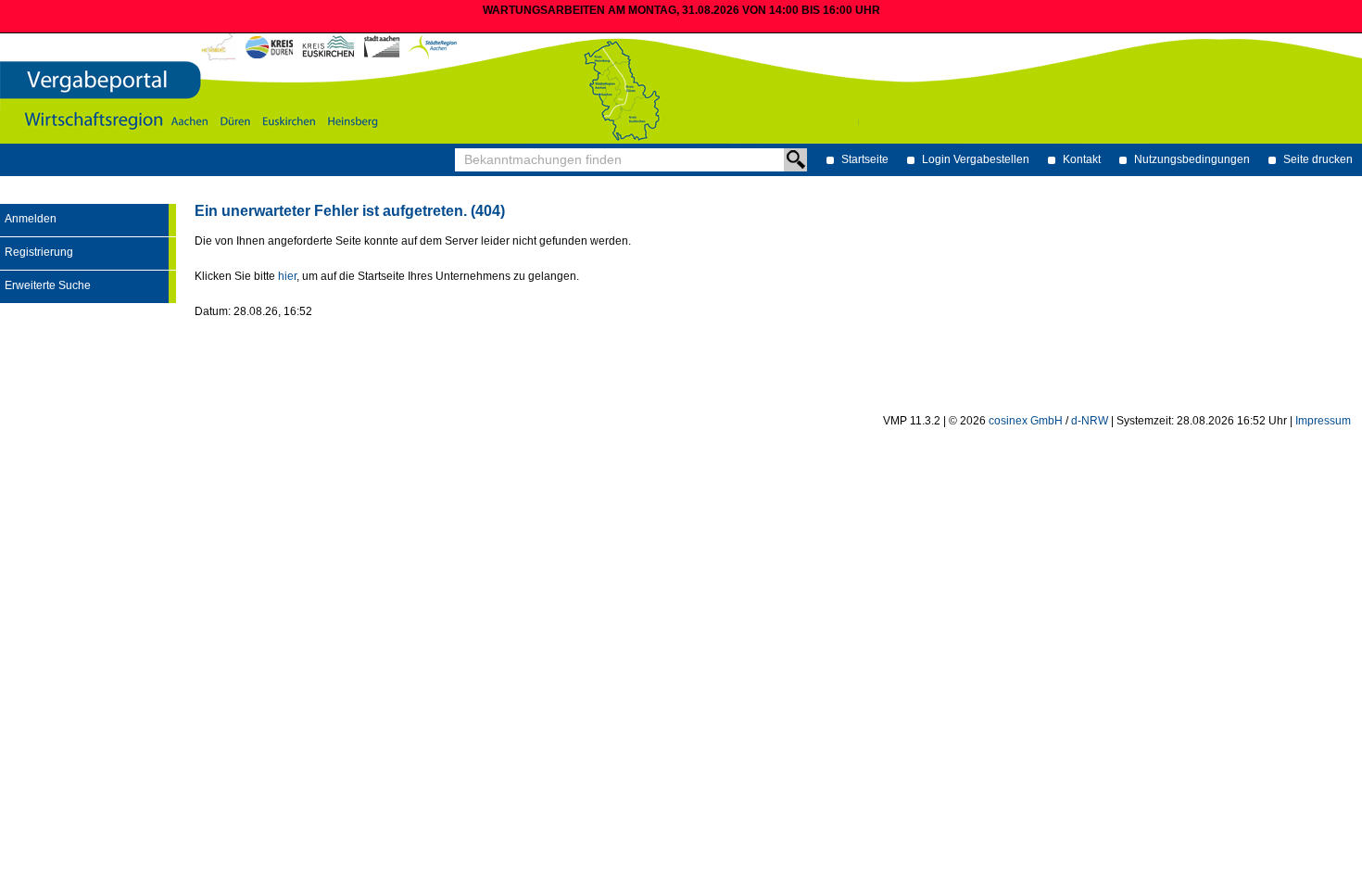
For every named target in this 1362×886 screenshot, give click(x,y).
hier (287, 276)
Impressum (1323, 420)
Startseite (865, 159)
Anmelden (31, 218)
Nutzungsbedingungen (1192, 159)
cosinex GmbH (1026, 420)
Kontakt (1082, 159)
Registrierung (39, 252)
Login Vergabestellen (975, 159)
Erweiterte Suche (48, 285)
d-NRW (1089, 420)
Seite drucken (1318, 159)
